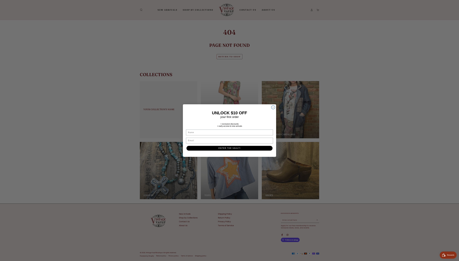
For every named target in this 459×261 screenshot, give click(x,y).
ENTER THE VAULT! (229, 148)
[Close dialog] (273, 107)
